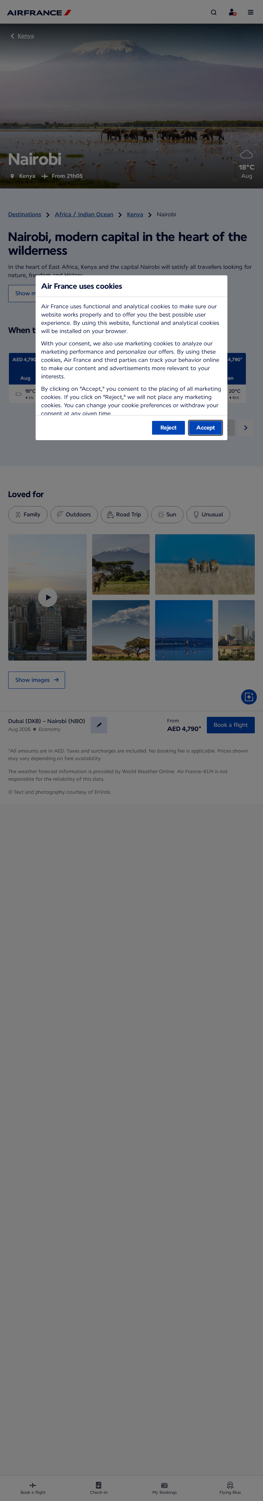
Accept (205, 427)
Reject (169, 427)
